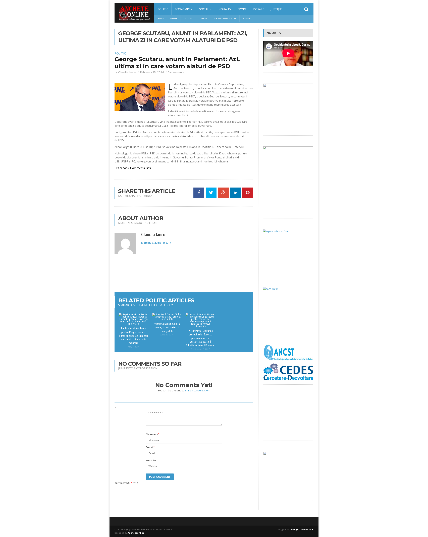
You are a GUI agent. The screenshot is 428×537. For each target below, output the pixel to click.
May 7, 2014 (133, 346)
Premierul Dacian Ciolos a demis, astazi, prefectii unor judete (167, 327)
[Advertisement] (184, 277)
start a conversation (197, 390)
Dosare (258, 9)
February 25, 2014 (152, 72)
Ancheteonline (136, 532)
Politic (163, 9)
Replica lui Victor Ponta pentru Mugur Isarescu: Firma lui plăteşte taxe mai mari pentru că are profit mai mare (133, 335)
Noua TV (225, 9)
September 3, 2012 (200, 349)
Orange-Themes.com (301, 529)
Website (151, 460)
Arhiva (203, 18)
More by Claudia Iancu (154, 243)
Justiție (276, 9)
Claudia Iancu (127, 72)
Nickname (152, 434)
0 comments (176, 72)
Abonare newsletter (225, 18)
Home (161, 18)
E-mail (150, 447)
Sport (242, 9)
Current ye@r (123, 483)
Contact (189, 18)
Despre (173, 18)
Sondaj (246, 18)
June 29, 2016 (167, 334)
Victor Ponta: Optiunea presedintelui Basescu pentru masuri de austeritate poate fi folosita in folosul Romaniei (200, 338)
